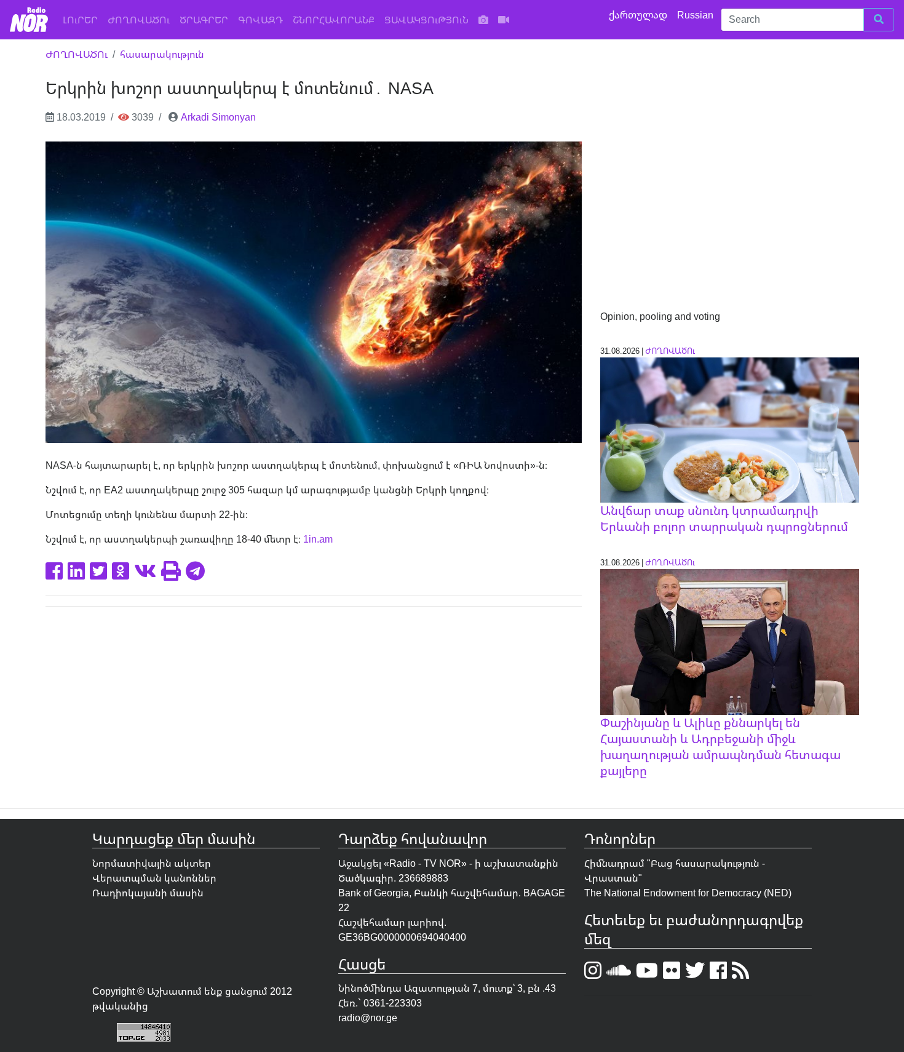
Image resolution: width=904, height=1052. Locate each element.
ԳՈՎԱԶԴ (260, 19)
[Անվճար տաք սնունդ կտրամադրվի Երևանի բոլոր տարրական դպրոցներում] (729, 429)
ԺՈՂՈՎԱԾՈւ (139, 19)
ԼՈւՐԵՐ (83, 19)
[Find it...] (878, 19)
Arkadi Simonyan (218, 117)
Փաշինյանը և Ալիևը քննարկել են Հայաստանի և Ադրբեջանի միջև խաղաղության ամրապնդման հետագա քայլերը (720, 746)
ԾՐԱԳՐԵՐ (204, 19)
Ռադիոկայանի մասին (148, 892)
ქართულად (639, 15)
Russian (696, 15)
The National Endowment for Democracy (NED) (687, 892)
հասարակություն (162, 54)
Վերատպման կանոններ (154, 878)
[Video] (503, 19)
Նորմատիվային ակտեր (151, 863)
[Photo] (483, 19)
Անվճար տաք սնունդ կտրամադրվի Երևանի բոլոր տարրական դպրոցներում (724, 518)
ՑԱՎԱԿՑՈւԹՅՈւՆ (426, 19)
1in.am (318, 539)
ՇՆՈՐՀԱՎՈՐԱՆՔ (334, 19)
